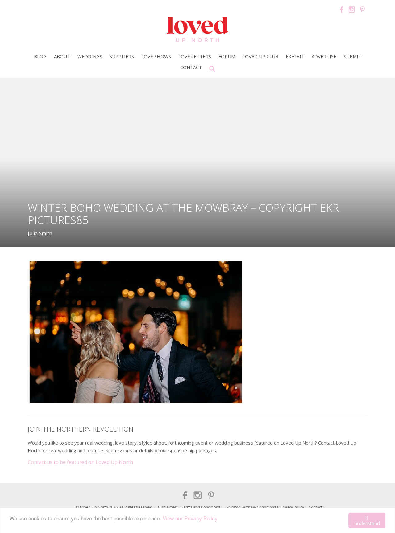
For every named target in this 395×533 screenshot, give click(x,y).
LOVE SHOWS (156, 56)
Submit (352, 56)
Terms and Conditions (200, 507)
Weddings (89, 56)
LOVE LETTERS (194, 56)
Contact (191, 67)
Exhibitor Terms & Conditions (250, 507)
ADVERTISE (324, 56)
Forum (226, 56)
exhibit (295, 56)
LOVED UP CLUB (260, 56)
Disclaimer (167, 507)
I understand (367, 520)
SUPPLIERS (122, 56)
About (62, 56)
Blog (40, 56)
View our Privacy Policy (190, 518)
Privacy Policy (292, 507)
